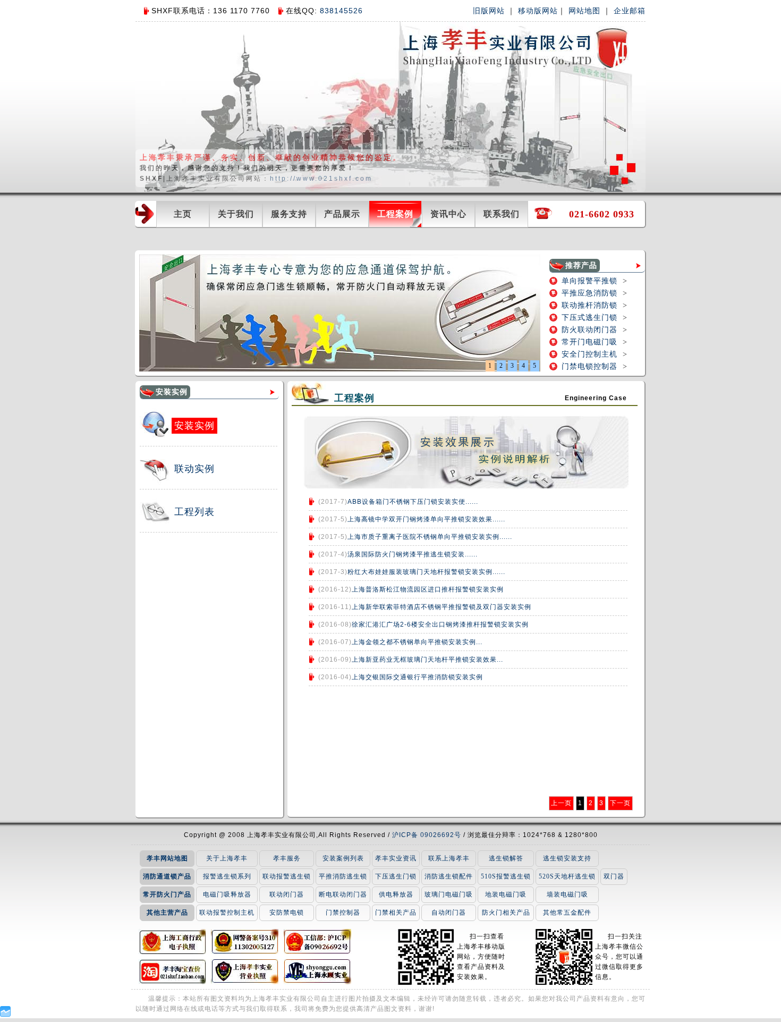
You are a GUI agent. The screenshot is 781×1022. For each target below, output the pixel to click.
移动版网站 (538, 10)
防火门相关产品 (506, 912)
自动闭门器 (448, 912)
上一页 (561, 803)
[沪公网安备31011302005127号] (244, 941)
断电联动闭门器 (343, 894)
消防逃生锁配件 (449, 876)
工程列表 (194, 511)
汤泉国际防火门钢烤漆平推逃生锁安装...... (412, 554)
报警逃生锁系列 (227, 876)
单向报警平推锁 (589, 281)
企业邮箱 (630, 10)
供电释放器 (396, 894)
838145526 (340, 10)
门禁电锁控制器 (589, 366)
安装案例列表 (343, 858)
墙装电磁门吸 (567, 894)
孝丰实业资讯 (396, 858)
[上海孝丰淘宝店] (172, 971)
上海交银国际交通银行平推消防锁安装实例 (417, 677)
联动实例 (194, 468)
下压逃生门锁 (396, 876)
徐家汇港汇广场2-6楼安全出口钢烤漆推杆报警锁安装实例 (440, 624)
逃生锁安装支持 (567, 858)
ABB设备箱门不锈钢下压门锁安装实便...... (412, 501)
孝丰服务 (287, 858)
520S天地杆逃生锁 (567, 876)
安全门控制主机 (589, 354)
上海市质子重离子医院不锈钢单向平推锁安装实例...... (429, 536)
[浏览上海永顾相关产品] (317, 971)
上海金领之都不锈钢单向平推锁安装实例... (417, 642)
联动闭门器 (286, 894)
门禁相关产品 (396, 912)
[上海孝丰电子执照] (172, 941)
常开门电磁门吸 (589, 342)
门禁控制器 (343, 912)
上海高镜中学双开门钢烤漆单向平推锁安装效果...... (426, 519)
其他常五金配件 (567, 912)
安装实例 (194, 425)
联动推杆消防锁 (589, 305)
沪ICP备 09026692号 (427, 835)
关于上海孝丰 (227, 858)
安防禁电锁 (286, 912)
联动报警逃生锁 (286, 876)
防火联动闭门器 (589, 330)
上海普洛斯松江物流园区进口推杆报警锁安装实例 (428, 589)
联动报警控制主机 (226, 912)
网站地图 (584, 10)
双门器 (614, 876)
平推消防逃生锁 (343, 876)
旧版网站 (489, 10)
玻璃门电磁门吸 (449, 894)
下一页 (620, 803)
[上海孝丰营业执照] (244, 971)
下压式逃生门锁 (589, 318)
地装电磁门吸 (506, 894)
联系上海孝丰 (449, 858)
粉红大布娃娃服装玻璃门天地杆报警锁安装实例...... (426, 572)
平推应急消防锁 (589, 293)
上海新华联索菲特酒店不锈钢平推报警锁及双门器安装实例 (441, 607)
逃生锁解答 (506, 858)
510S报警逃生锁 (506, 876)
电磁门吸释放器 (227, 894)
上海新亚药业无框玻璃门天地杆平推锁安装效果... (427, 659)
